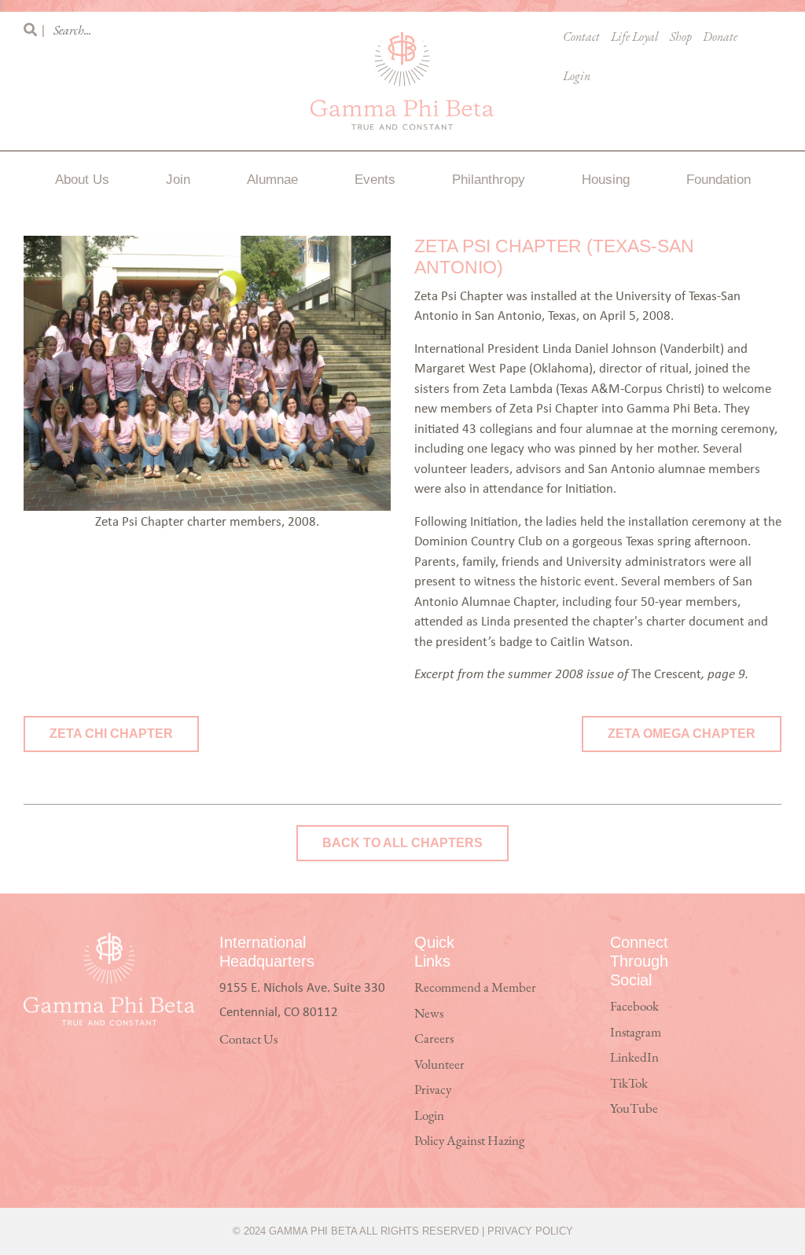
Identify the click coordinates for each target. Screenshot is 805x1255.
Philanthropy (488, 179)
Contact (581, 37)
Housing (606, 179)
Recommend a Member (475, 988)
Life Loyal (635, 37)
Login (576, 77)
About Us (82, 179)
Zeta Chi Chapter (111, 733)
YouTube (634, 1109)
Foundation (718, 179)
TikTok (629, 1084)
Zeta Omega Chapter (681, 733)
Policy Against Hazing (469, 1141)
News (428, 1014)
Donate (720, 37)
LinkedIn (634, 1058)
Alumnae (272, 179)
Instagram (635, 1033)
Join (178, 179)
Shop (681, 37)
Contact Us (248, 1040)
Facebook (634, 1007)
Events (375, 179)
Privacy (432, 1090)
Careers (434, 1039)
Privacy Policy (530, 1231)
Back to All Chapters (402, 843)
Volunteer (439, 1065)
